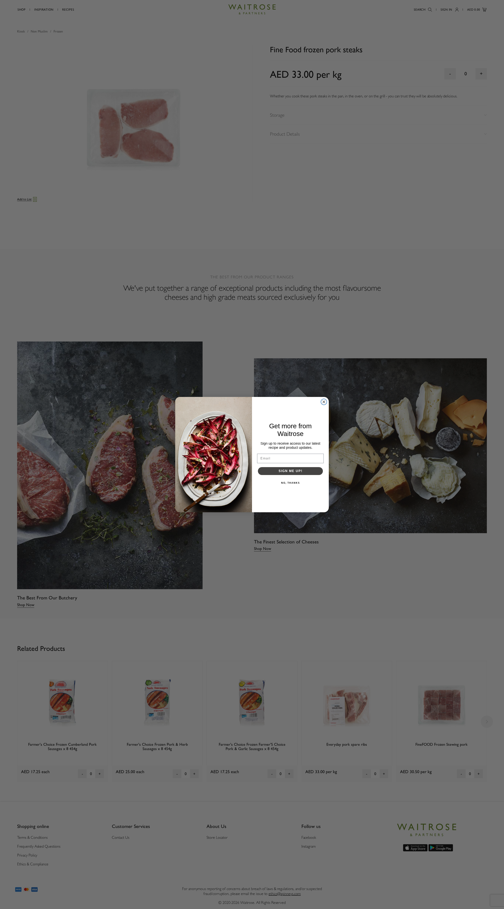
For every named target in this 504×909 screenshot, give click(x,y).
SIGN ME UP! (290, 471)
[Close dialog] (324, 402)
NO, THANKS (290, 483)
